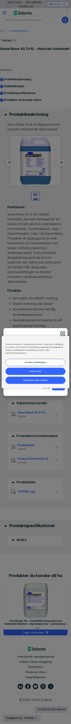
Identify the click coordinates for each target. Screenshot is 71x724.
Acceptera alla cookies (35, 380)
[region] (35, 362)
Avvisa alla (35, 371)
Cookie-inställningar (35, 362)
